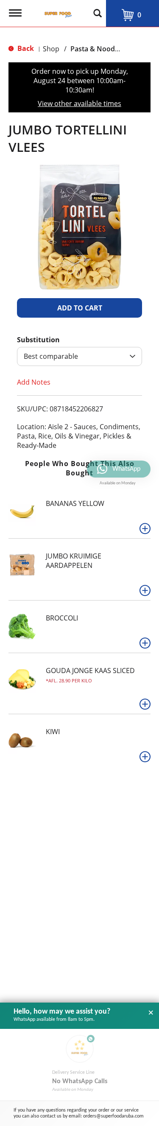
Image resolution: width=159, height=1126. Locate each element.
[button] (79, 308)
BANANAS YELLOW (75, 503)
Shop (51, 48)
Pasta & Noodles (97, 48)
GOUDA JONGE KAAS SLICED (90, 670)
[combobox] (79, 356)
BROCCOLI (62, 618)
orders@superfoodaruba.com (113, 1116)
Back (25, 48)
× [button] (151, 1013)
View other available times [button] (79, 103)
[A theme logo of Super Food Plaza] (56, 10)
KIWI (53, 731)
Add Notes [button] (33, 382)
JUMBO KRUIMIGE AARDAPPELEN (73, 560)
